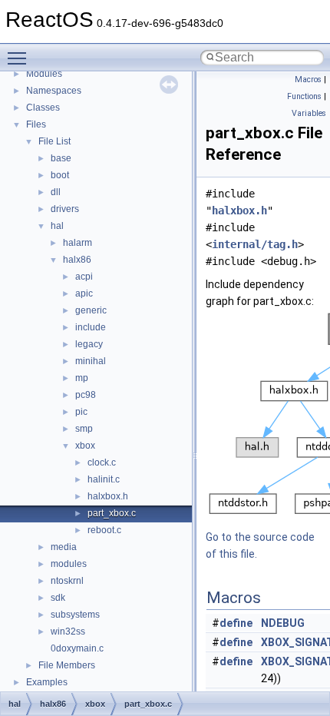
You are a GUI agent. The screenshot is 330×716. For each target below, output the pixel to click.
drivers (65, 209)
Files (36, 124)
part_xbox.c (111, 513)
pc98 (85, 394)
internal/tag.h (255, 244)
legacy (89, 344)
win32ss (68, 631)
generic (91, 310)
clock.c (101, 462)
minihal (90, 361)
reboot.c (104, 530)
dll (56, 192)
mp (81, 378)
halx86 (77, 259)
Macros (308, 80)
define (235, 623)
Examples (47, 682)
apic (84, 293)
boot (60, 175)
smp (84, 428)
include (90, 327)
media (64, 547)
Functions (304, 96)
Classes (43, 107)
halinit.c (103, 479)
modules (69, 564)
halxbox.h (107, 496)
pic (81, 411)
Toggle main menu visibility (20, 57)
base (61, 158)
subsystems (75, 614)
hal (57, 225)
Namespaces (53, 90)
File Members (66, 665)
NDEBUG (283, 623)
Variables (309, 113)
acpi (84, 276)
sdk (58, 597)
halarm (77, 242)
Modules (44, 73)
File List (54, 141)
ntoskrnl (67, 580)
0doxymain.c (77, 648)
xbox (85, 445)
